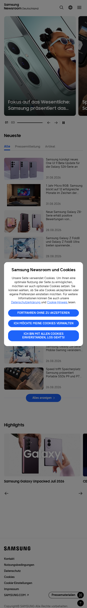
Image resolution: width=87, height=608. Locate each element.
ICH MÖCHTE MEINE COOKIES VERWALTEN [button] (43, 323)
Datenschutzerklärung (26, 302)
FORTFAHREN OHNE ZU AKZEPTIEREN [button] (43, 313)
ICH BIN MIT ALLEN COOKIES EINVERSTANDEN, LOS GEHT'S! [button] (43, 335)
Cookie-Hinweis (57, 302)
